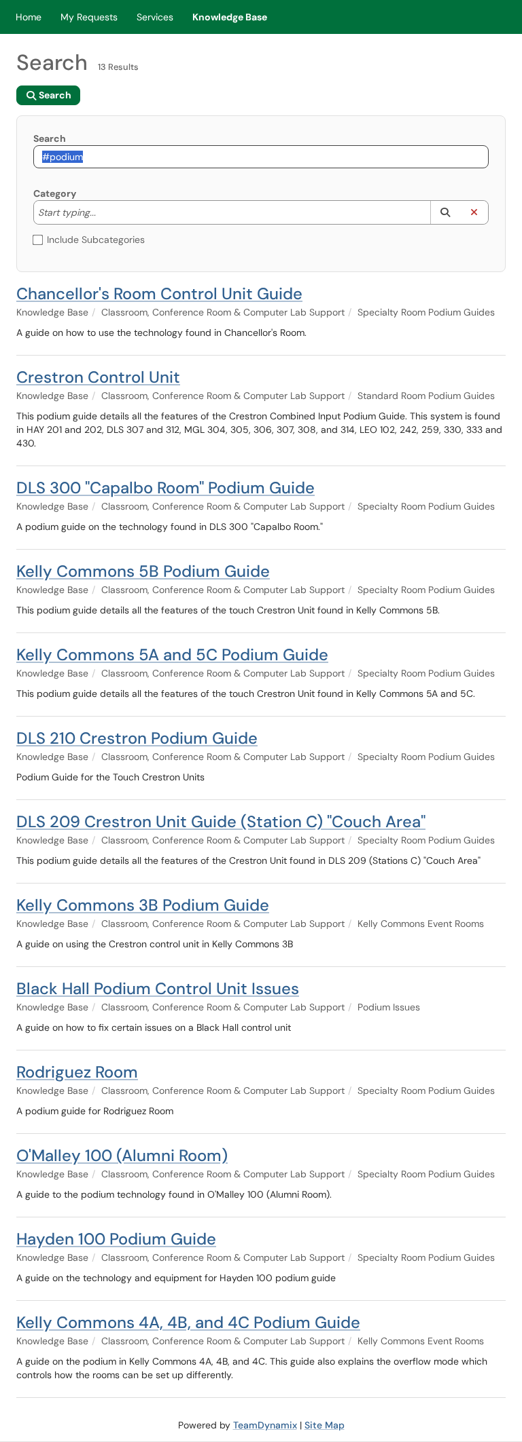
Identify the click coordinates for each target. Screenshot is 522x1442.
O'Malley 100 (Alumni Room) (122, 1155)
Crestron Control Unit (98, 376)
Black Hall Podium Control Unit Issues (157, 988)
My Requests (89, 17)
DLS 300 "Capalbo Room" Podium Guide (165, 487)
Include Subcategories (96, 239)
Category (54, 193)
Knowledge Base (229, 17)
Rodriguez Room (77, 1071)
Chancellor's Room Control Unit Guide (159, 293)
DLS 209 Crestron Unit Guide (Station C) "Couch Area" (220, 821)
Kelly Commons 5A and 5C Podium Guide (172, 654)
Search (49, 138)
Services (155, 17)
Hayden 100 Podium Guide (116, 1238)
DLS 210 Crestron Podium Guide (137, 737)
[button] (444, 212)
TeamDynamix (265, 1425)
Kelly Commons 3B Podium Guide (142, 904)
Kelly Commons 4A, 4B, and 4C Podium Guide (188, 1322)
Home (28, 17)
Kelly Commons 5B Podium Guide (143, 571)
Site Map (324, 1425)
